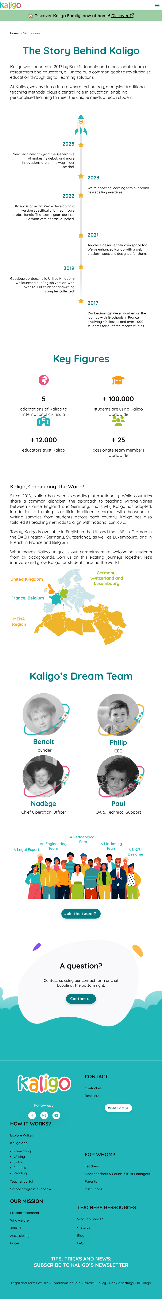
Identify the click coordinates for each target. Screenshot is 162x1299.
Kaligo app (19, 1143)
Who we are (19, 1220)
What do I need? (90, 1219)
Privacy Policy (95, 1283)
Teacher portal (21, 1181)
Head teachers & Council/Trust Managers (117, 1174)
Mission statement (24, 1213)
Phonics (20, 1167)
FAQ (80, 1243)
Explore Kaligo (21, 1135)
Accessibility (20, 1235)
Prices (15, 1243)
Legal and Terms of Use (29, 1283)
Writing (19, 1156)
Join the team (78, 913)
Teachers (92, 1166)
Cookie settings (121, 1283)
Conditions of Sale (66, 1283)
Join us (15, 1228)
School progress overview (30, 1189)
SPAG (18, 1162)
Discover (122, 15)
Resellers (92, 1096)
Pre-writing (22, 1151)
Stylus (85, 1227)
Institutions (93, 1189)
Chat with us (120, 1107)
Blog (80, 1235)
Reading (20, 1173)
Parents (91, 1181)
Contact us (81, 998)
